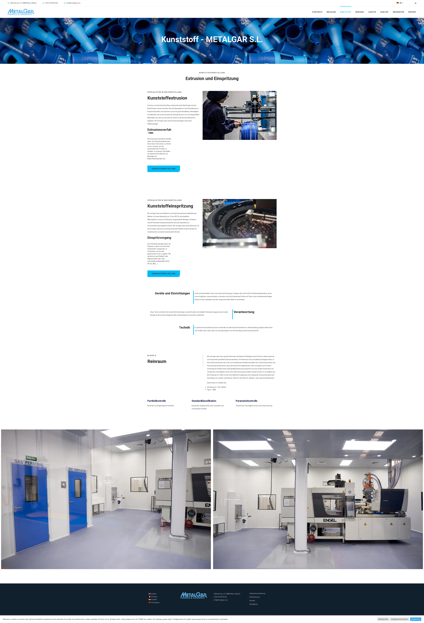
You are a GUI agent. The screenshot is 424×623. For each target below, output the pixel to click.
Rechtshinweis (255, 597)
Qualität (384, 12)
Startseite (317, 12)
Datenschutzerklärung (257, 593)
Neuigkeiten (398, 12)
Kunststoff (345, 12)
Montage (360, 12)
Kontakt (412, 12)
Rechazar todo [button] (383, 619)
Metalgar (331, 12)
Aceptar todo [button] (415, 619)
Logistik (372, 12)
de (401, 3)
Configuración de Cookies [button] (399, 619)
